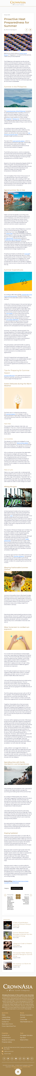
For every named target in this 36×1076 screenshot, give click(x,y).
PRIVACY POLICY (16, 1067)
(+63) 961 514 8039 (7, 1053)
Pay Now (23, 1037)
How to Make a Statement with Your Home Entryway (25, 900)
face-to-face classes (22, 443)
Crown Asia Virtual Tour (9, 1026)
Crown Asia (23, 1019)
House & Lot (5, 1035)
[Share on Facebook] (26, 29)
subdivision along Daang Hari (13, 239)
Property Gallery (7, 1042)
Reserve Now (24, 1040)
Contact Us (5, 1021)
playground (10, 238)
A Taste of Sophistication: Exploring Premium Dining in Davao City (22, 924)
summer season (10, 414)
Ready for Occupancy (8, 1040)
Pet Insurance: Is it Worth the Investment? (22, 964)
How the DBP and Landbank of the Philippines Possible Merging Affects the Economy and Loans (10, 903)
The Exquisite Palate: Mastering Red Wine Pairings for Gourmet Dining (22, 954)
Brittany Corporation (26, 1015)
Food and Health (17, 888)
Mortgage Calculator (26, 1035)
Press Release (6, 1019)
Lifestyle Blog (6, 1017)
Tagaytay (8, 118)
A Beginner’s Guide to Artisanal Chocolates (22, 944)
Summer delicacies (9, 375)
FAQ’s (3, 1015)
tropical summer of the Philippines (15, 111)
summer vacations (19, 556)
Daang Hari (9, 233)
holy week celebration (12, 319)
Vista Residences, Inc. (26, 1021)
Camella (22, 1017)
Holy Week (9, 313)
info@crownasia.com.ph (8, 1051)
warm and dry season (19, 141)
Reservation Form (7, 1024)
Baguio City (16, 118)
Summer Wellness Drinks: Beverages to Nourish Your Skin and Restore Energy (22, 934)
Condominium (6, 1037)
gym (11, 515)
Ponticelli (27, 253)
